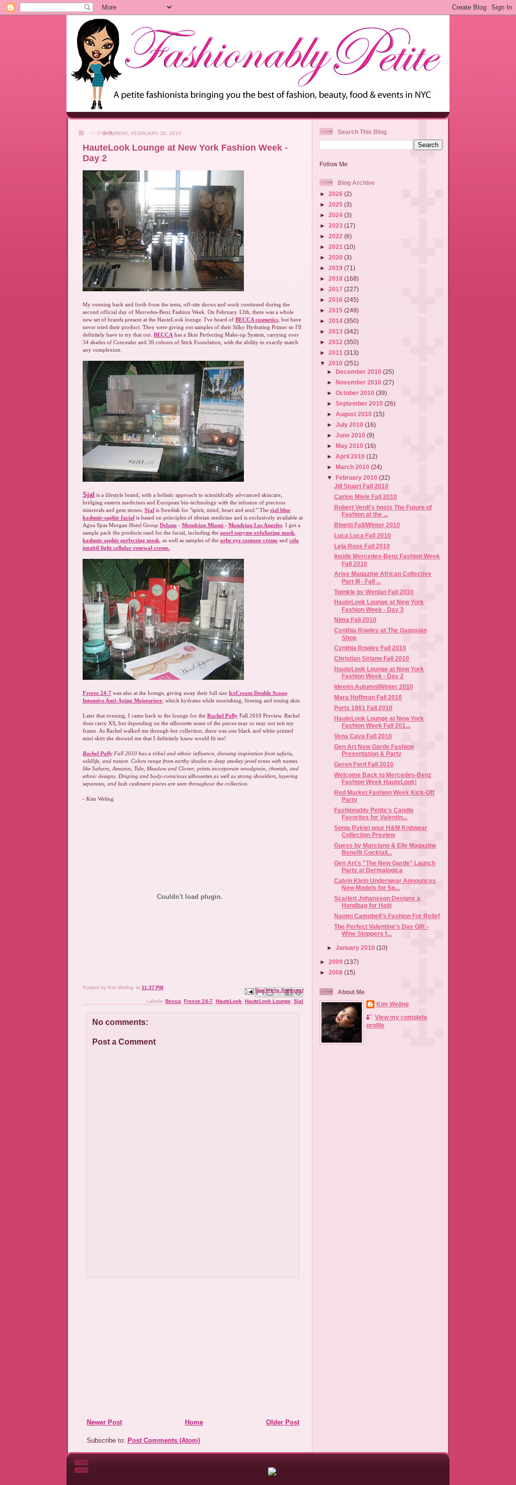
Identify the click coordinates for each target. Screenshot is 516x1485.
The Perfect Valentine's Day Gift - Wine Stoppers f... (381, 930)
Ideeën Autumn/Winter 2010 (373, 686)
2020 (336, 257)
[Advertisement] (147, 1347)
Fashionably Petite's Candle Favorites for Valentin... (374, 813)
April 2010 (351, 456)
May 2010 (350, 445)
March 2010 (353, 467)
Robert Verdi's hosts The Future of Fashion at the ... (383, 511)
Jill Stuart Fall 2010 (361, 486)
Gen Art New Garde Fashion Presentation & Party (374, 750)
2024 (336, 215)
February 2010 (357, 477)
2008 (336, 972)
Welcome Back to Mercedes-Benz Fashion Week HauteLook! (382, 778)
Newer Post (104, 1422)
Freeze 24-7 (198, 1001)
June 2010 (351, 435)
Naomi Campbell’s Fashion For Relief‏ (387, 916)
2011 (336, 352)
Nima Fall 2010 (355, 619)
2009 (336, 961)
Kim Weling (392, 1004)
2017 (336, 289)
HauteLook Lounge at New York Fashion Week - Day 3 (379, 605)
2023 (336, 225)
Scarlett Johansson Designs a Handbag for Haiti (377, 902)
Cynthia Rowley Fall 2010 (370, 647)
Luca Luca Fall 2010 (362, 535)
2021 (336, 246)
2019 (336, 268)
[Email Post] (248, 991)
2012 (336, 342)
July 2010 (350, 424)
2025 (336, 204)
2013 (336, 331)
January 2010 (356, 947)
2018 (336, 278)
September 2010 (360, 403)
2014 (336, 320)
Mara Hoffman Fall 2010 (368, 697)
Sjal (89, 494)
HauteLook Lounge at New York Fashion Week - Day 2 (379, 672)
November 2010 (359, 382)
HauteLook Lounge (268, 1001)
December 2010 (359, 371)
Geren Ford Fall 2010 (364, 764)
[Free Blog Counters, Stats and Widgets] (272, 1473)
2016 (336, 299)
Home (194, 1422)
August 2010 (354, 414)
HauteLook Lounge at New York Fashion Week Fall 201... (379, 722)
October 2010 (356, 393)
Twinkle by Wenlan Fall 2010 (374, 592)
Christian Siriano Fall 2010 (371, 658)
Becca (173, 1001)
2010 (336, 363)
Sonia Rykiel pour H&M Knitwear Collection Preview (380, 831)
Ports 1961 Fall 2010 (363, 707)
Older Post (282, 1422)
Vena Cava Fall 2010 (363, 736)
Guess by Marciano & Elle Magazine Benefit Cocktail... (385, 849)
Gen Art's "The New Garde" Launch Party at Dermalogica (384, 866)
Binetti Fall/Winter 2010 (367, 525)
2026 (336, 193)
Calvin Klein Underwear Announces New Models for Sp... (385, 884)
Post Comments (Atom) (163, 1440)
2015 (336, 310)
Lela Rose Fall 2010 (362, 546)
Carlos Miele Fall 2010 (365, 496)
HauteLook (229, 1001)
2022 (336, 236)
